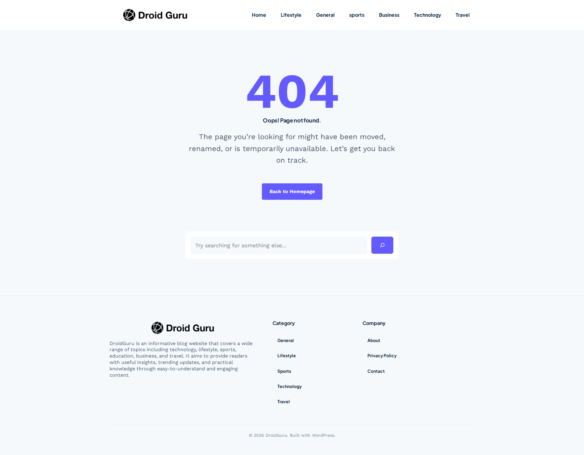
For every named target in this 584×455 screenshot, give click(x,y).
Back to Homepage (292, 191)
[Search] (382, 245)
